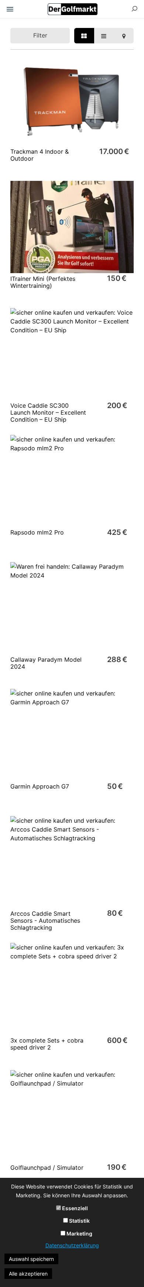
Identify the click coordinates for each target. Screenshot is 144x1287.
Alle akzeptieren (28, 1273)
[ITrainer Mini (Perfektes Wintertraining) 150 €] (72, 222)
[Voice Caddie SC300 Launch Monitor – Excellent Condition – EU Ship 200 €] (72, 349)
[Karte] (124, 35)
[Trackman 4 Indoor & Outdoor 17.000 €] (72, 95)
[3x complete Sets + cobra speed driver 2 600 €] (72, 984)
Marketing (78, 1233)
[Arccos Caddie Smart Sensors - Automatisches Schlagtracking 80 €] (72, 857)
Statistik (79, 1221)
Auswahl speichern (31, 1259)
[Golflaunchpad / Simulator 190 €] (72, 1111)
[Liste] (104, 35)
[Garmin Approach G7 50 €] (72, 730)
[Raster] (84, 35)
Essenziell (74, 1208)
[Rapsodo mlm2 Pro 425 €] (72, 476)
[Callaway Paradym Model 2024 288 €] (72, 603)
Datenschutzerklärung (72, 1245)
